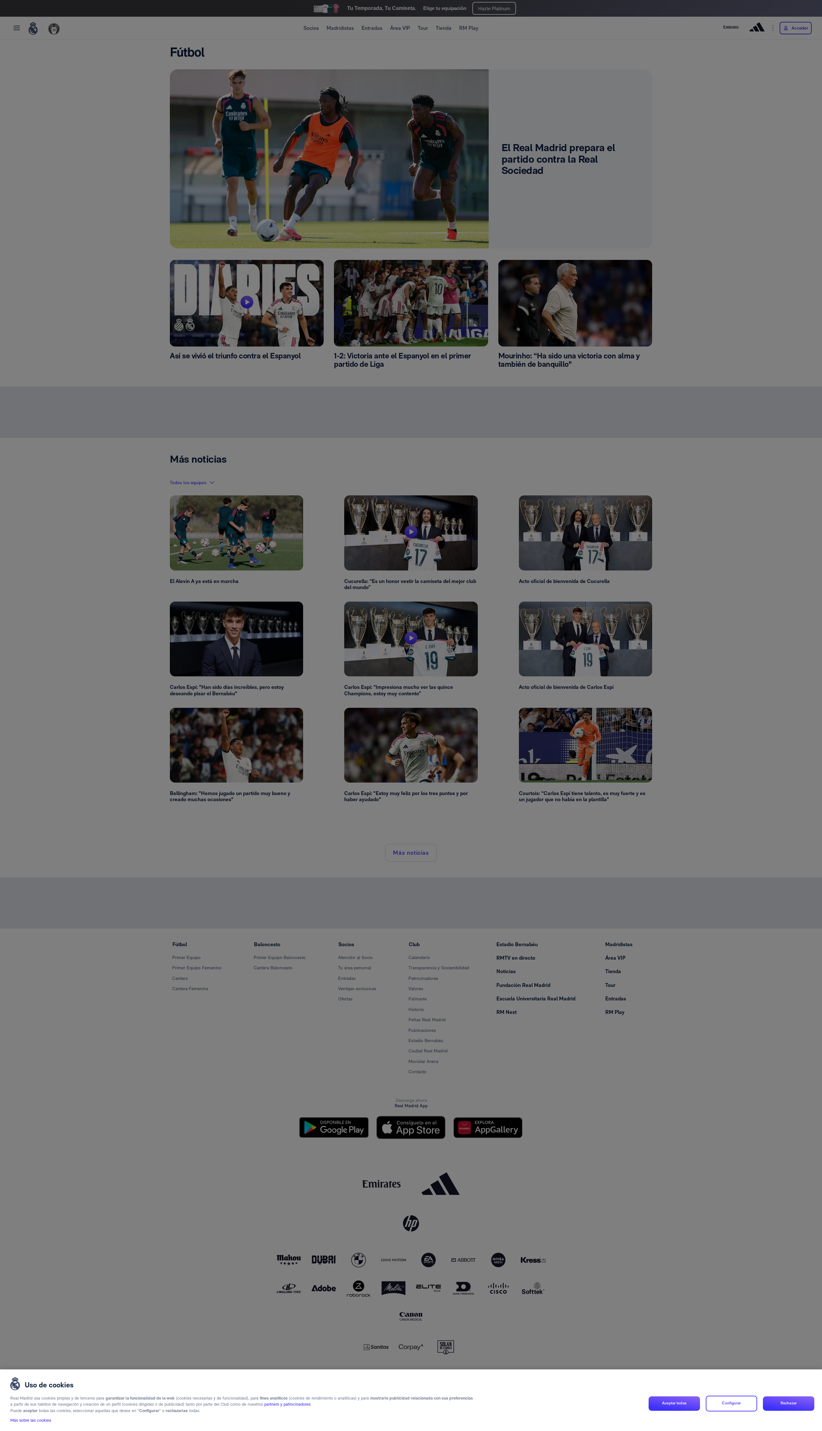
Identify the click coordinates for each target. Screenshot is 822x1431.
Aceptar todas (674, 1403)
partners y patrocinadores (287, 1404)
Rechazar (789, 1403)
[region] (411, 1400)
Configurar (731, 1403)
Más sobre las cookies (30, 1420)
